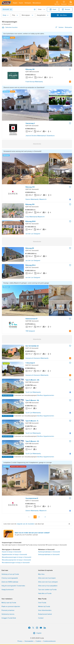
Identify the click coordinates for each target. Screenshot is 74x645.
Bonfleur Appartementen (45, 395)
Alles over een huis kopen (47, 578)
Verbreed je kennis (8, 614)
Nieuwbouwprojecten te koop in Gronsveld (16, 560)
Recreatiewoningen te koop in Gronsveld (15, 563)
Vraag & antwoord (7, 590)
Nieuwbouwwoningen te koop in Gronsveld (16, 557)
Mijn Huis (41, 574)
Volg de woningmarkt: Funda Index (13, 586)
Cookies (38, 641)
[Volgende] (45, 516)
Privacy (20, 641)
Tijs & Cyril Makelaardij (33, 392)
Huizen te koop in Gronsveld (11, 552)
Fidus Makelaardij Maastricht (35, 217)
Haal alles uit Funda (44, 593)
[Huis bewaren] (70, 69)
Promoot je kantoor (8, 610)
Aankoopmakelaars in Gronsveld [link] (49, 552)
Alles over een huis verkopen (48, 582)
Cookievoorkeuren (49, 641)
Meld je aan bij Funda (9, 603)
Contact (40, 618)
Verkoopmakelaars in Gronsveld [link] (48, 554)
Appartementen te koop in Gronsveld (14, 554)
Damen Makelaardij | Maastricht (36, 199)
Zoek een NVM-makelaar (10, 582)
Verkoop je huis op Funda (10, 574)
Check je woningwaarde (10, 578)
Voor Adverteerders (44, 610)
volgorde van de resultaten (25, 524)
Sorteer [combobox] (65, 27)
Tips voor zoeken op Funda (47, 590)
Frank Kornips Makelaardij (34, 82)
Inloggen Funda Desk (9, 618)
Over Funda (42, 603)
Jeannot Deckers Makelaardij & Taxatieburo (40, 136)
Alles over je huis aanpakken (47, 586)
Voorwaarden (28, 641)
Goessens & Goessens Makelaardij (36, 358)
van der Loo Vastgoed (32, 234)
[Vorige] (29, 516)
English (39, 633)
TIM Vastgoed (30, 331)
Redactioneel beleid (45, 614)
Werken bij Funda (44, 606)
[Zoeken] (35, 9)
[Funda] (6, 3)
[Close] (11, 9)
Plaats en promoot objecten (11, 606)
